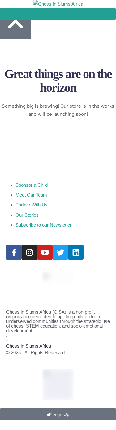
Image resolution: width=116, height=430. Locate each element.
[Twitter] (60, 252)
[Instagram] (29, 252)
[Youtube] (45, 252)
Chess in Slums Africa (28, 346)
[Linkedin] (76, 252)
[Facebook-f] (14, 252)
